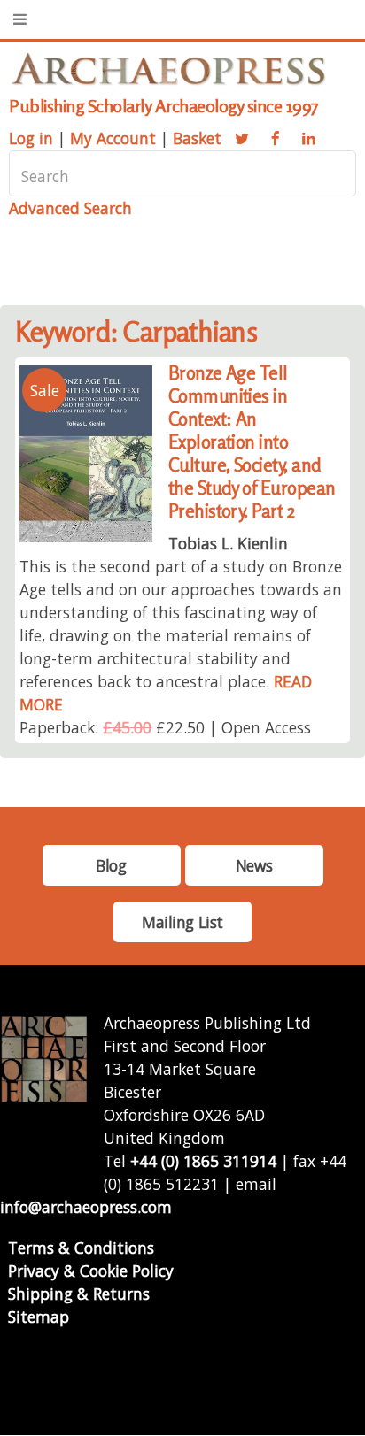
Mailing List (182, 922)
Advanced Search (70, 208)
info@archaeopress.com (86, 1206)
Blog (111, 865)
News (254, 865)
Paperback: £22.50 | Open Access (165, 727)
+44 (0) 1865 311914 (203, 1160)
